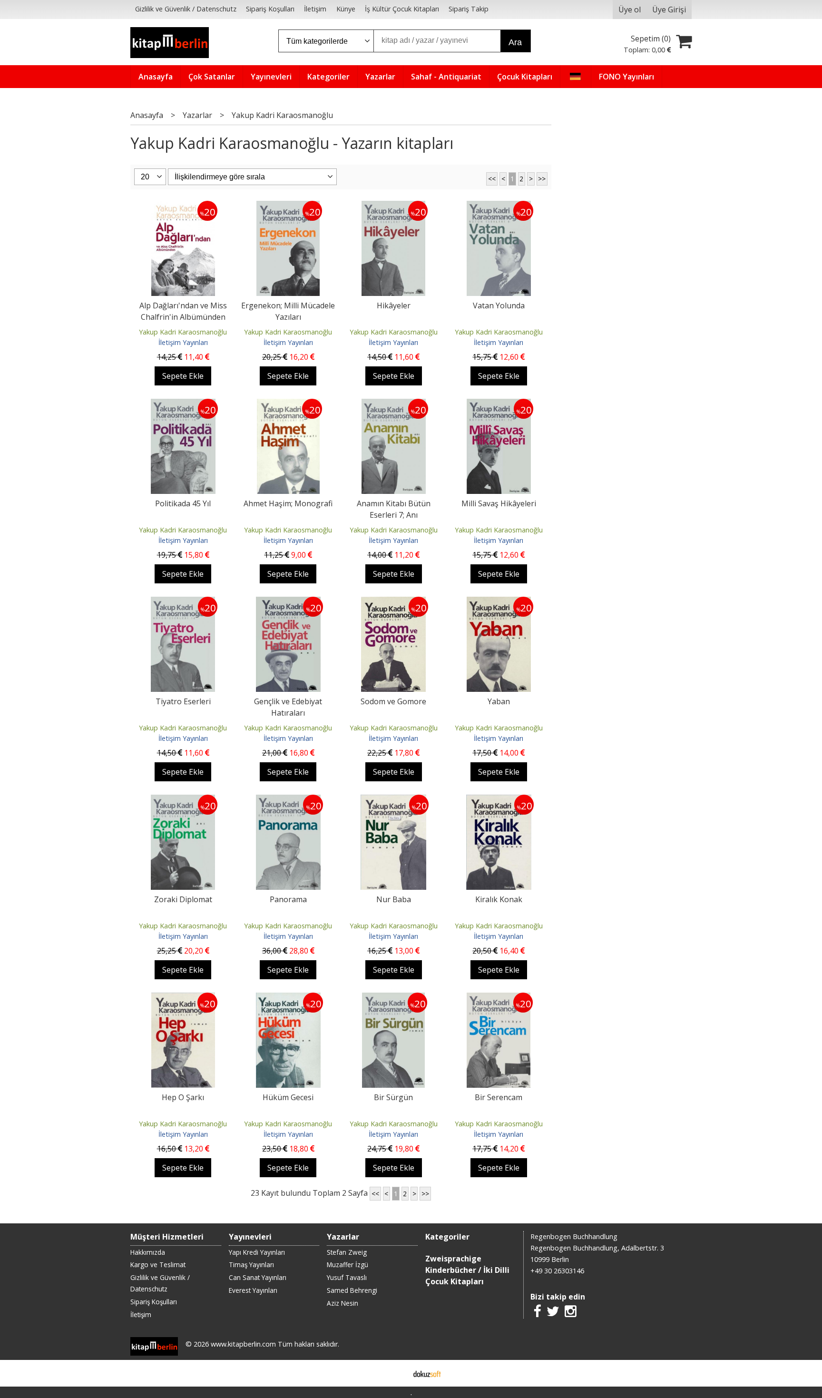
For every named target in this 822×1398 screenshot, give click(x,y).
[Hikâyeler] (393, 206)
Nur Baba (393, 899)
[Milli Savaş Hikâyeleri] (499, 404)
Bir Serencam (498, 1097)
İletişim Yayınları (183, 342)
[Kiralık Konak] (499, 800)
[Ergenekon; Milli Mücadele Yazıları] (288, 206)
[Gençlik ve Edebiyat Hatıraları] (288, 602)
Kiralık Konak (498, 899)
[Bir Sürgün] (393, 998)
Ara (515, 42)
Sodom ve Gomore (393, 701)
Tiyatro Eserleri (183, 701)
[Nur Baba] (393, 800)
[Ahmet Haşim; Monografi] (288, 404)
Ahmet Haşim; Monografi (288, 503)
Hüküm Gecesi (288, 1097)
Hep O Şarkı (183, 1097)
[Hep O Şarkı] (183, 998)
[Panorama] (288, 800)
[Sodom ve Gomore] (393, 602)
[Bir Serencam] (498, 998)
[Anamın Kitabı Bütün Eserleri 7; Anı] (394, 404)
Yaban (499, 701)
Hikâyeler (394, 305)
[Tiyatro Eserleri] (183, 602)
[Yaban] (499, 602)
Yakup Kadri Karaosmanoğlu (183, 331)
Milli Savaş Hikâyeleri (498, 503)
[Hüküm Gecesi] (288, 998)
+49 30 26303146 (557, 1270)
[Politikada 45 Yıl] (183, 404)
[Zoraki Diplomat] (183, 800)
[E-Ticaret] (427, 1373)
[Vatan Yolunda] (499, 206)
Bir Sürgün (393, 1097)
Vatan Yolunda (499, 305)
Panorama (288, 899)
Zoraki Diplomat (183, 899)
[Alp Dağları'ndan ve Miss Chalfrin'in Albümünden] (183, 206)
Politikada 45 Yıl (183, 503)
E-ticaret (396, 1373)
